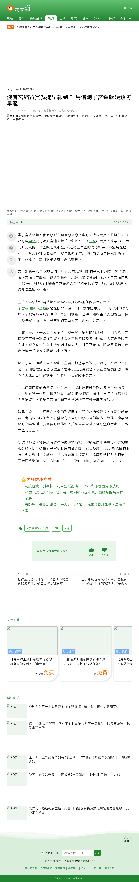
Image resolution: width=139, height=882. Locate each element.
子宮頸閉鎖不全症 (32, 308)
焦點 (10, 18)
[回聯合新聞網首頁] (10, 8)
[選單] (130, 8)
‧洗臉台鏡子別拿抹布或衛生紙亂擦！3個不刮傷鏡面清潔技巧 (70, 485)
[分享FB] (11, 236)
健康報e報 (51, 853)
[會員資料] (125, 8)
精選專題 (60, 868)
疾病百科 (73, 868)
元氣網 (17, 89)
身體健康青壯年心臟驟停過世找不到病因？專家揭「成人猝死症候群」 (58, 27)
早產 (92, 240)
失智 (112, 18)
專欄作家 (109, 868)
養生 (21, 18)
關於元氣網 (31, 868)
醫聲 (123, 18)
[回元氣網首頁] (22, 8)
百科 (62, 18)
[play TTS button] (21, 222)
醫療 (51, 18)
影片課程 (15, 651)
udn (9, 89)
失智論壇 (36, 18)
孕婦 (32, 240)
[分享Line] (11, 248)
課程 (85, 18)
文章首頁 (96, 868)
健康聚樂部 (46, 868)
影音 (74, 18)
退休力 (99, 18)
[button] (130, 18)
